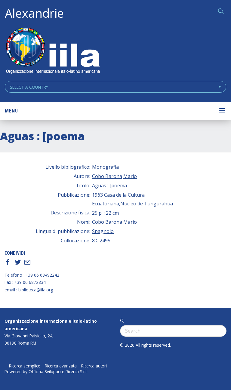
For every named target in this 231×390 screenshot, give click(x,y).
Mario (130, 176)
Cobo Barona (107, 176)
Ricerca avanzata (61, 366)
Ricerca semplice (24, 366)
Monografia (105, 167)
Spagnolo (103, 231)
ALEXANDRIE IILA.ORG (52, 51)
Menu (11, 110)
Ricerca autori (94, 366)
